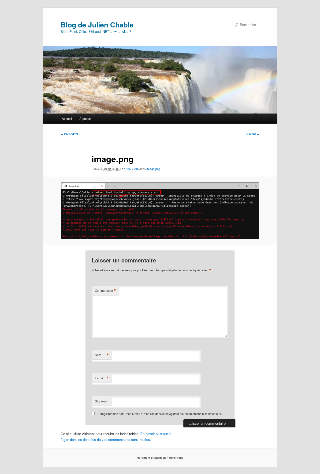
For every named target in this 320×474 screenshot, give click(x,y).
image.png (153, 169)
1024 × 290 (131, 169)
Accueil (67, 118)
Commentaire (105, 290)
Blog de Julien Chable (97, 24)
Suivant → (252, 134)
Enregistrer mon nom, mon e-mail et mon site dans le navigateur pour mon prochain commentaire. (160, 414)
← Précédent (69, 134)
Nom (102, 355)
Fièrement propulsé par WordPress (160, 457)
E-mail (102, 378)
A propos (85, 118)
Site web (101, 401)
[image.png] (160, 210)
